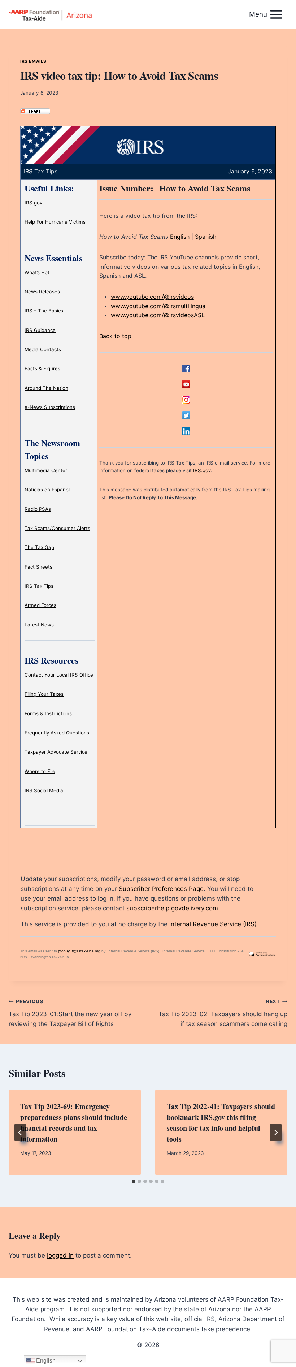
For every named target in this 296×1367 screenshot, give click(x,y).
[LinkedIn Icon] (186, 431)
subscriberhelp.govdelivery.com (172, 908)
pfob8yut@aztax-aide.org (79, 951)
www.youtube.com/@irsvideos (152, 296)
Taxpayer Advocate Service (56, 752)
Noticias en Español (47, 489)
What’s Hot (37, 272)
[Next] (276, 1132)
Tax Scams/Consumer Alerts (57, 528)
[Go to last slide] (20, 1132)
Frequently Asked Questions (57, 733)
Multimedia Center (46, 470)
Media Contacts (43, 349)
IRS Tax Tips (39, 586)
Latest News (39, 625)
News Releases (42, 291)
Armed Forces (40, 605)
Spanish (205, 236)
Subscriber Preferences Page (161, 888)
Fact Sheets (38, 567)
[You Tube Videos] (186, 384)
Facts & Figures (42, 368)
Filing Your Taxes (44, 694)
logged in (60, 1255)
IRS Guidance (40, 330)
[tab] (133, 1181)
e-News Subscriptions (50, 407)
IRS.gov (33, 203)
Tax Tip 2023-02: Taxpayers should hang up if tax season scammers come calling (222, 1013)
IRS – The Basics (44, 311)
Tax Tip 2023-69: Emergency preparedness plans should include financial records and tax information (73, 1122)
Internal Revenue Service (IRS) (213, 924)
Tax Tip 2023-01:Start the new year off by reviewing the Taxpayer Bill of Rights (70, 1013)
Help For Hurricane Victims (55, 222)
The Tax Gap (39, 547)
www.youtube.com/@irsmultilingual (159, 306)
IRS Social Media (44, 790)
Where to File (40, 771)
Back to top (115, 336)
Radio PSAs (38, 509)
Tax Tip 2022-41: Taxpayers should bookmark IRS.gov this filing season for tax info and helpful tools (221, 1122)
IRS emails (33, 61)
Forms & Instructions (48, 713)
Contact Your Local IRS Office (59, 675)
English (180, 236)
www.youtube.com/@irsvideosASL (158, 315)
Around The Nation (46, 388)
